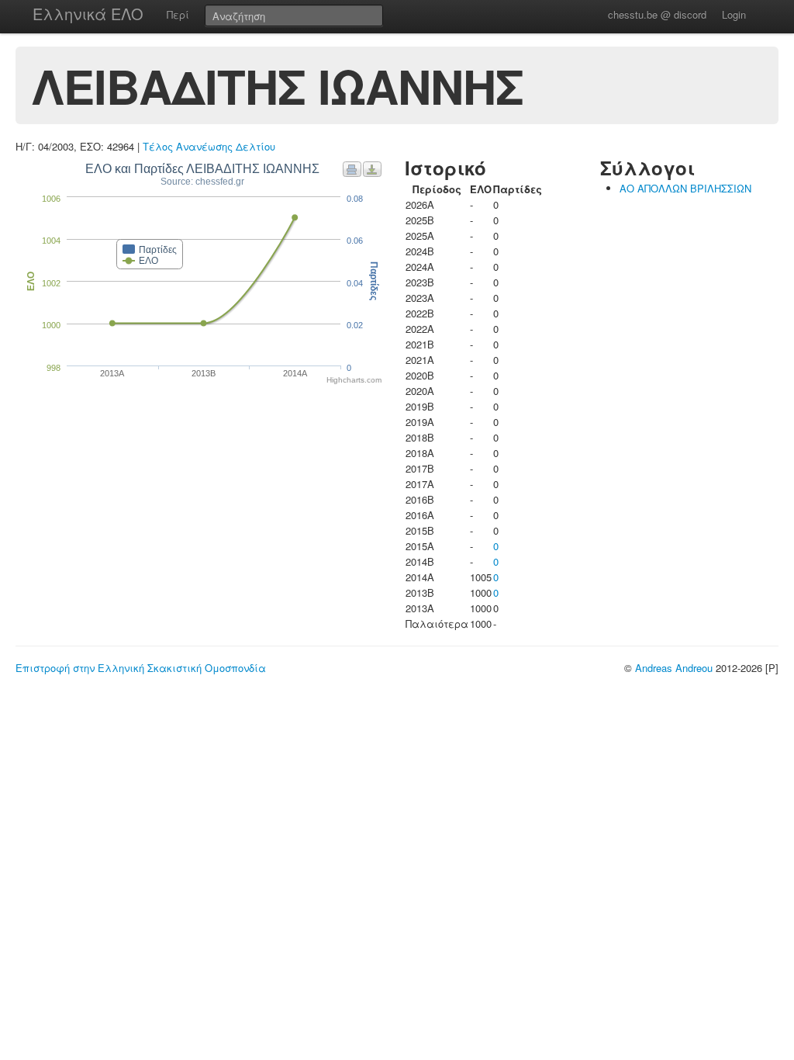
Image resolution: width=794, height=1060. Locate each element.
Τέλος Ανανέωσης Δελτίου (209, 146)
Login (734, 14)
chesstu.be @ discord (657, 14)
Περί (178, 14)
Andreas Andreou (674, 667)
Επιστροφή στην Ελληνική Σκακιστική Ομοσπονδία (141, 667)
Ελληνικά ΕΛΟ (88, 13)
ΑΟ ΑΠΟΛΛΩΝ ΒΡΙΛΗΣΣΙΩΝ (685, 188)
